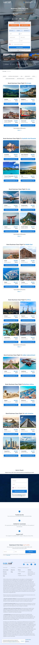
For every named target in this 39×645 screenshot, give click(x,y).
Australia (6, 154)
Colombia (23, 451)
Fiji (22, 176)
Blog (12, 571)
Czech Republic (8, 121)
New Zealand (24, 154)
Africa (29, 300)
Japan (5, 226)
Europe (29, 83)
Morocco (23, 400)
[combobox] (11, 44)
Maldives (23, 371)
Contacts (5, 573)
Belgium (23, 99)
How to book (5, 569)
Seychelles (7, 337)
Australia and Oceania (29, 138)
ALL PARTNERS (19, 67)
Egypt (5, 400)
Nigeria (23, 316)
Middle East (29, 244)
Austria (6, 99)
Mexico (23, 429)
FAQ (4, 575)
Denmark (23, 121)
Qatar (5, 282)
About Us (13, 569)
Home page (4, 71)
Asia (29, 189)
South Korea (24, 226)
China (5, 205)
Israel (5, 260)
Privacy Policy (19, 494)
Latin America (28, 413)
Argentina (6, 451)
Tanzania (23, 337)
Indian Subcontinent (28, 355)
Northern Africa (29, 384)
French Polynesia (8, 176)
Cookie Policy (28, 639)
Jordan (23, 260)
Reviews (4, 571)
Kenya (6, 316)
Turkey (23, 282)
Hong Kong (24, 205)
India (5, 371)
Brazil (5, 429)
